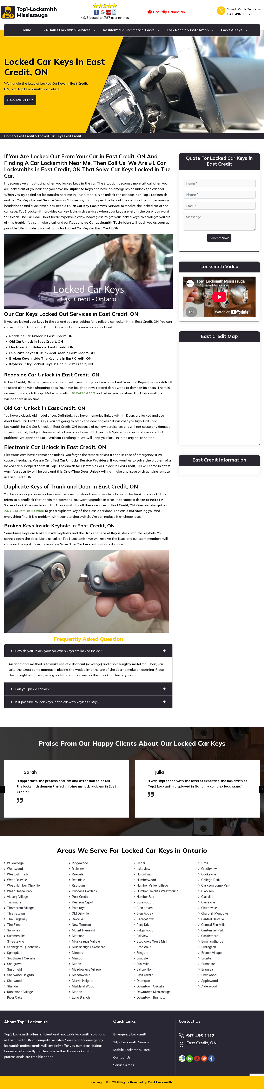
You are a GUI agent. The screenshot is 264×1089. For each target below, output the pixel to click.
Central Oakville (212, 919)
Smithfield (14, 969)
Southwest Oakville (21, 958)
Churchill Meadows (215, 913)
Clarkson (207, 891)
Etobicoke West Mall (152, 941)
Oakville (77, 919)
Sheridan (13, 986)
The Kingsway (17, 919)
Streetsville (15, 941)
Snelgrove (14, 964)
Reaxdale (78, 880)
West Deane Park (19, 891)
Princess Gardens (84, 891)
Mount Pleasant (83, 930)
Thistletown (16, 913)
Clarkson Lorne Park (215, 885)
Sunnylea (13, 930)
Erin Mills (143, 964)
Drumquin (143, 981)
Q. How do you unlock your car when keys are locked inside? (56, 651)
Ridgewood (80, 863)
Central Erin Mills (213, 925)
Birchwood (209, 975)
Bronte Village (211, 953)
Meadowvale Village (86, 969)
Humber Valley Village (152, 885)
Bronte (206, 958)
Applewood (209, 981)
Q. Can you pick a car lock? (31, 689)
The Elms (14, 925)
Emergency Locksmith (130, 1034)
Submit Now (219, 238)
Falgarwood (145, 930)
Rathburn (78, 885)
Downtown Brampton (152, 997)
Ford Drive (144, 925)
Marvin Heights (82, 981)
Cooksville (208, 874)
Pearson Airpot (82, 902)
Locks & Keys (231, 30)
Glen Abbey (145, 913)
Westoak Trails (18, 874)
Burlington (208, 947)
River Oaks (14, 997)
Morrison (78, 936)
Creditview (209, 869)
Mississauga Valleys (86, 941)
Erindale (142, 958)
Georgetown (145, 919)
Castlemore (209, 936)
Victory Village (17, 897)
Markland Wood (83, 986)
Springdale (14, 953)
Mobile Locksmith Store (131, 1050)
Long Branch (81, 997)
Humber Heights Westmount (157, 891)
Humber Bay (145, 897)
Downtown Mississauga (154, 992)
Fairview (142, 936)
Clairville (207, 897)
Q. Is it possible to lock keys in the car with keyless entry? (55, 702)
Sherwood (14, 981)
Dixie (204, 863)
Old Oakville (80, 913)
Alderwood (209, 986)
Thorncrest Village (20, 908)
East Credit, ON (201, 1042)
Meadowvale (81, 975)
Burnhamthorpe (212, 941)
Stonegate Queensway (23, 947)
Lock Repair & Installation (188, 30)
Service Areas (123, 1065)
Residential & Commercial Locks (128, 30)
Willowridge (15, 863)
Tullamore (14, 902)
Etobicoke (144, 947)
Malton (77, 992)
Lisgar (141, 863)
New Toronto (81, 925)
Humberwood (146, 880)
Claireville (208, 902)
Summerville (16, 936)
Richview (78, 869)
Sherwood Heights (20, 975)
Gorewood (144, 902)
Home (26, 30)
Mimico (77, 958)
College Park (210, 880)
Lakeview (143, 869)
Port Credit (80, 897)
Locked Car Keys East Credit (59, 136)
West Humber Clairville (23, 885)
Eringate (142, 953)
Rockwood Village (20, 992)
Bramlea (207, 969)
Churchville (209, 908)
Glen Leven (145, 908)
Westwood (15, 869)
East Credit (25, 136)
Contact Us (122, 1057)
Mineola (77, 953)
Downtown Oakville (150, 986)
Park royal (79, 908)
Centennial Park (212, 930)
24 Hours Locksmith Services (67, 30)
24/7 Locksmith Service (131, 1042)
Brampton (208, 964)
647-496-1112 (239, 14)
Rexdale (78, 874)
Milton (76, 964)
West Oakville (17, 880)
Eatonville (144, 969)
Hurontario (144, 874)
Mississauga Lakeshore (88, 947)
